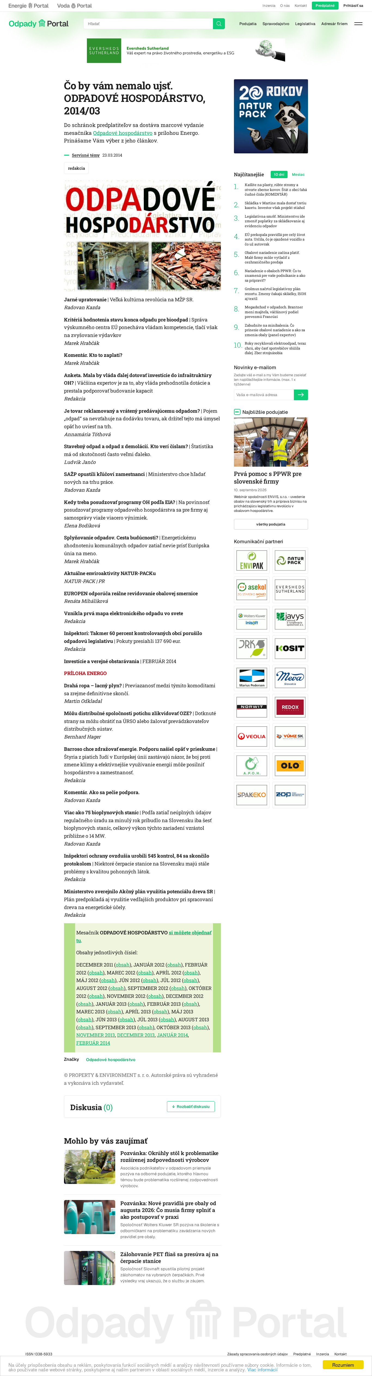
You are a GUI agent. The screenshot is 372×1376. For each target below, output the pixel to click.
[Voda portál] (74, 6)
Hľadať (219, 23)
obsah (123, 964)
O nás (285, 5)
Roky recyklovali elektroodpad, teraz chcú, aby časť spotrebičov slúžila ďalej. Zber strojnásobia (275, 348)
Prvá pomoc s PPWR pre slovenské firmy (267, 477)
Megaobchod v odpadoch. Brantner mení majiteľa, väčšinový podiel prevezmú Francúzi (274, 312)
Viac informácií (262, 1369)
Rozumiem (343, 1364)
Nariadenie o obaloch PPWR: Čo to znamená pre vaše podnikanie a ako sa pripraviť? (275, 276)
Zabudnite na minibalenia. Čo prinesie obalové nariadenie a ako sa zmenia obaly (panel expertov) (275, 330)
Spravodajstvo (276, 23)
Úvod (39, 24)
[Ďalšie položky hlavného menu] (358, 23)
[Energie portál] (28, 6)
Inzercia (269, 5)
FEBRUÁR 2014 (93, 1043)
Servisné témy (86, 155)
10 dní (279, 174)
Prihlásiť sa (353, 5)
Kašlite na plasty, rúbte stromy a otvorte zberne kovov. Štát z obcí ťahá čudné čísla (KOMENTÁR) (276, 190)
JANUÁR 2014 (172, 1035)
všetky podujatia (270, 524)
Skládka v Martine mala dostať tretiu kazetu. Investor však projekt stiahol (275, 205)
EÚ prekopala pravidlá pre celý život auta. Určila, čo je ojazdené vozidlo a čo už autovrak (275, 239)
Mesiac (298, 174)
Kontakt (301, 5)
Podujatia (248, 23)
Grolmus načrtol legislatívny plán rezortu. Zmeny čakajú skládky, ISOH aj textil (275, 294)
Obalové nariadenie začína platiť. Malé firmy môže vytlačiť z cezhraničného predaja (272, 257)
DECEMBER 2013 (136, 1035)
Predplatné (325, 5)
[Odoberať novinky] (301, 395)
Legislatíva (305, 23)
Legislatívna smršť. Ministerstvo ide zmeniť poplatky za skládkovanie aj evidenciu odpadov (275, 221)
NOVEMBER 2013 (95, 1035)
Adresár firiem (334, 23)
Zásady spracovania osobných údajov (257, 1354)
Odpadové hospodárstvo (123, 132)
